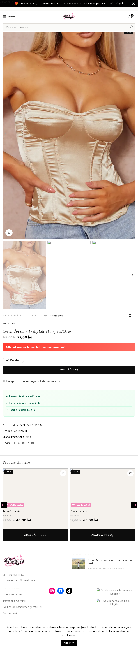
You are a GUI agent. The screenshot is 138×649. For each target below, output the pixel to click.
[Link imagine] (14, 560)
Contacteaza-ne (13, 594)
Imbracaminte (40, 315)
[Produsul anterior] (126, 315)
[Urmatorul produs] (133, 315)
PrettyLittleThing (21, 436)
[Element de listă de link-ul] (34, 575)
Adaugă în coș (69, 369)
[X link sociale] (18, 443)
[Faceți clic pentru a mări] (9, 232)
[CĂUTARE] (131, 27)
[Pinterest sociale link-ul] (23, 443)
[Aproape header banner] (133, 3)
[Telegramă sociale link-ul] (32, 443)
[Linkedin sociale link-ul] (28, 443)
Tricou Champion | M (14, 511)
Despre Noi (10, 613)
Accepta (69, 643)
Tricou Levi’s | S (78, 511)
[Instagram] (52, 591)
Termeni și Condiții (14, 600)
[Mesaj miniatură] (78, 564)
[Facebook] (60, 591)
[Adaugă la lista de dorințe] (63, 473)
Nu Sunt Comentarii (114, 568)
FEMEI (25, 315)
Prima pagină (11, 315)
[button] (35, 535)
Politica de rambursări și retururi (22, 606)
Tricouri (57, 315)
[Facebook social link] (14, 443)
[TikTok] (69, 591)
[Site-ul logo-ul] (69, 16)
